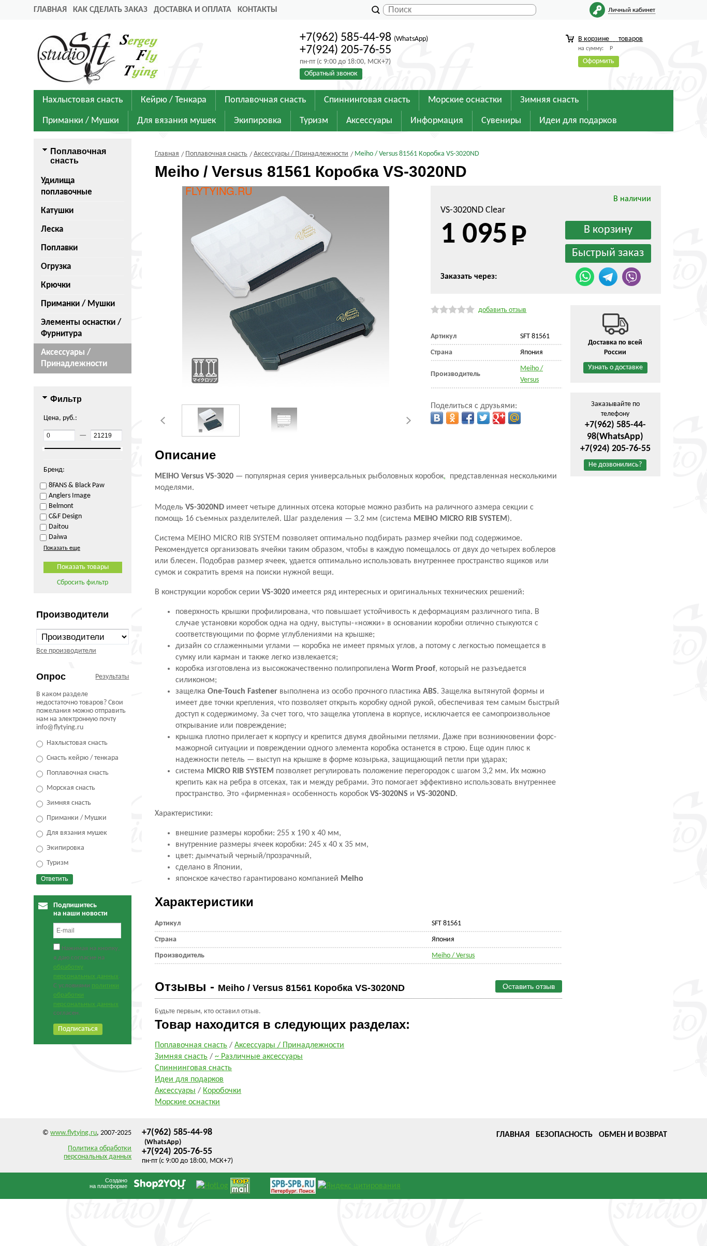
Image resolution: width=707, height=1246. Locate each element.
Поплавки (59, 248)
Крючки (55, 285)
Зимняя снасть (181, 1057)
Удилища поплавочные (66, 186)
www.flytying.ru (73, 1133)
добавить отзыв (502, 310)
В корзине (610, 39)
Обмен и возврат (633, 1135)
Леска (52, 229)
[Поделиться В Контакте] (437, 418)
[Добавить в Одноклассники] (452, 418)
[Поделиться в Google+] (499, 418)
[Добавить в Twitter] (483, 418)
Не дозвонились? (615, 465)
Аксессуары (175, 1091)
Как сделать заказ (110, 10)
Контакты (257, 10)
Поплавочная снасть (191, 1045)
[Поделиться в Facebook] (468, 418)
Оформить (598, 61)
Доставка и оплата (192, 10)
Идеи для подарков (189, 1079)
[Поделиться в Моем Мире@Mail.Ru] (514, 418)
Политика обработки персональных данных (97, 1153)
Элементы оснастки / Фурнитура (81, 328)
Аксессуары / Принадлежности (74, 358)
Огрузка (56, 266)
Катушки (57, 210)
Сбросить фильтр (82, 583)
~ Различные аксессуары (259, 1057)
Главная (50, 10)
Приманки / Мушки (78, 303)
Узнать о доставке (615, 367)
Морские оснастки (187, 1102)
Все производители (66, 651)
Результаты (112, 677)
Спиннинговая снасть (193, 1068)
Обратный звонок (331, 74)
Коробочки (222, 1091)
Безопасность (564, 1135)
